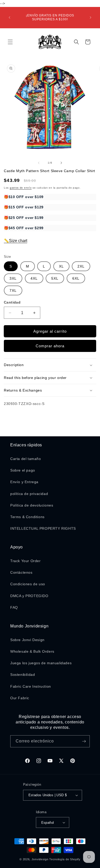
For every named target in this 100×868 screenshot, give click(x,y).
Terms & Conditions (27, 517)
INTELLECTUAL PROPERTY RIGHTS (43, 528)
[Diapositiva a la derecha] (61, 163)
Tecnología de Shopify (65, 859)
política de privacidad (29, 494)
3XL (13, 278)
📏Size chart (15, 240)
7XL (13, 290)
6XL (75, 278)
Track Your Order (25, 561)
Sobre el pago (22, 470)
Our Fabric (19, 698)
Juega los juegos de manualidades (41, 663)
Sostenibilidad (22, 674)
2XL (81, 266)
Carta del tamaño (25, 459)
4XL (34, 278)
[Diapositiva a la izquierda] (38, 163)
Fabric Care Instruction (30, 686)
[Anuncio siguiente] (90, 17)
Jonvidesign (40, 859)
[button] (10, 42)
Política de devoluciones (31, 505)
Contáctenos (21, 572)
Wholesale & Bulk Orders (32, 651)
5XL (54, 278)
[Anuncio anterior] (9, 17)
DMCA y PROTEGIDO (29, 596)
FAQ (14, 607)
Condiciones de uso (27, 584)
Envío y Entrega (24, 482)
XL (61, 266)
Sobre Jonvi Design (27, 640)
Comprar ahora (50, 346)
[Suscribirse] (83, 741)
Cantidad (12, 302)
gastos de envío (21, 187)
